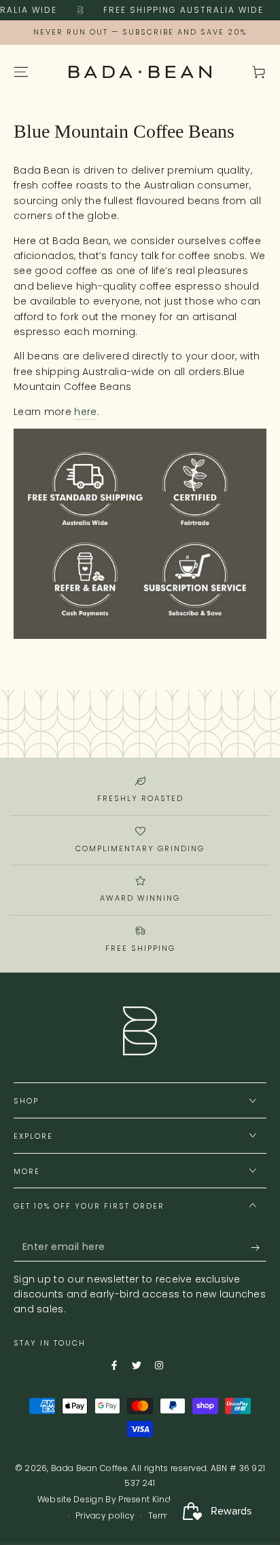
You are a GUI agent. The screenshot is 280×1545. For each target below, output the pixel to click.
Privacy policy (105, 1515)
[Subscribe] (248, 1248)
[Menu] (21, 71)
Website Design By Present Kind (104, 1499)
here (85, 411)
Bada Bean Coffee (89, 1468)
